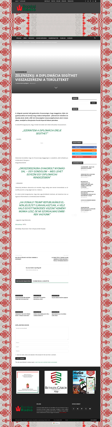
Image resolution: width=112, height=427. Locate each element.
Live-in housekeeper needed (88, 200)
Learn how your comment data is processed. (46, 362)
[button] (95, 38)
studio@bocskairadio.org (73, 420)
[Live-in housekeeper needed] (76, 202)
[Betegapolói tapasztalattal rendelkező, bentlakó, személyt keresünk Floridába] (76, 183)
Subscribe (93, 156)
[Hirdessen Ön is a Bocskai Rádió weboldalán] (76, 176)
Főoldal (18, 38)
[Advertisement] (56, 24)
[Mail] (88, 1)
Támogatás (70, 1)
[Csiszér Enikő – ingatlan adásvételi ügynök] (76, 169)
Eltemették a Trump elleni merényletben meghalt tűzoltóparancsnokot (60, 259)
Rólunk (58, 1)
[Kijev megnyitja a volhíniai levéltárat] (60, 307)
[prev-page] (16, 319)
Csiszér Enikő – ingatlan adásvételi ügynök (87, 167)
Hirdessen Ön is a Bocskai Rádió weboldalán (88, 175)
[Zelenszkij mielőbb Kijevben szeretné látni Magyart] (23, 290)
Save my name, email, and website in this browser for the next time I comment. (36, 354)
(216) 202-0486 (58, 420)
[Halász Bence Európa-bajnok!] (60, 290)
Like (95, 147)
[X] (93, 1)
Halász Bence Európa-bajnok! (60, 297)
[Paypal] (90, 1)
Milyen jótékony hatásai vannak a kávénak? (26, 258)
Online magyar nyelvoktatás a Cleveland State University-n (88, 209)
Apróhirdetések (77, 163)
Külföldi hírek (26, 42)
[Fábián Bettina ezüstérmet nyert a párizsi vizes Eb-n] (23, 307)
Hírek (25, 38)
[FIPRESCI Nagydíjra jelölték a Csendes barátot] (42, 307)
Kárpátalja (19, 224)
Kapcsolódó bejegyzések (23, 281)
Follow (94, 150)
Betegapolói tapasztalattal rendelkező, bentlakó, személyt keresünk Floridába (87, 184)
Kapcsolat (47, 1)
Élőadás (70, 38)
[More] (66, 98)
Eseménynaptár (53, 38)
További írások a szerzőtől (41, 281)
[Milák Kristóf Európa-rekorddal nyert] (42, 290)
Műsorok (31, 38)
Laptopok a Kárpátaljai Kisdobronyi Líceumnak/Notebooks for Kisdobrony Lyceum (88, 193)
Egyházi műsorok (41, 38)
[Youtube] (95, 1)
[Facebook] (85, 1)
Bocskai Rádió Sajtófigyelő (23, 83)
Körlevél (64, 1)
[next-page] (19, 319)
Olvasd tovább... (63, 412)
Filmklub (62, 38)
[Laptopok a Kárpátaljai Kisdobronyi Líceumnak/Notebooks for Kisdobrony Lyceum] (76, 193)
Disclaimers (94, 420)
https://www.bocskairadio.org (32, 270)
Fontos (53, 1)
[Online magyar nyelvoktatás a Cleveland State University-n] (76, 209)
